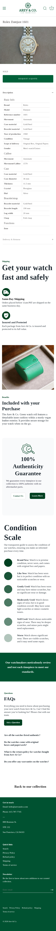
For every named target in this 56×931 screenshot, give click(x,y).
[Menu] (4, 8)
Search (5, 849)
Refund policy (9, 857)
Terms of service (10, 865)
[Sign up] (52, 890)
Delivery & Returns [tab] (11, 239)
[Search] (45, 9)
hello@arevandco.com (18, 807)
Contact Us (18, 496)
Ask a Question (13, 722)
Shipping (6, 861)
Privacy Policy (9, 853)
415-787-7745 (15, 812)
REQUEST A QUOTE (27, 79)
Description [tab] (8, 92)
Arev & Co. (13, 921)
